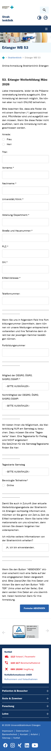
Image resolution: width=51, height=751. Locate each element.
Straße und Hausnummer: (17, 230)
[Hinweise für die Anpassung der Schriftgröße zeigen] (46, 18)
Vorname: (8, 167)
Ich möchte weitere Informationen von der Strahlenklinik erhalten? (23, 538)
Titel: (5, 152)
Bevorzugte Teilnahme (15, 480)
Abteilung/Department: (15, 215)
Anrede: (6, 134)
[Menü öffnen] (46, 28)
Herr (9, 144)
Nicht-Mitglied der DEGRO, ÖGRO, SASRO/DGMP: (20, 396)
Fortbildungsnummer (13, 345)
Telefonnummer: (11, 293)
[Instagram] (12, 745)
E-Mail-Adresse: (11, 278)
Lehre (5, 713)
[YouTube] (35, 745)
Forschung (8, 706)
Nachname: (9, 183)
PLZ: (5, 246)
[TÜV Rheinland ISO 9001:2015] (25, 632)
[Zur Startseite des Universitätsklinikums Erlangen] (7, 7)
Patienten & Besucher (15, 690)
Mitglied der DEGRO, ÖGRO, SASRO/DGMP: (17, 377)
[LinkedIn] (27, 745)
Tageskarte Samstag (13, 464)
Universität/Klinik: (13, 199)
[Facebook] (5, 745)
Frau (9, 139)
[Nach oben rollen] (46, 746)
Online (10, 485)
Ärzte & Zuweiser (12, 698)
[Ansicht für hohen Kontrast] (39, 18)
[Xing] (20, 745)
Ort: (5, 262)
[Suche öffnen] (44, 10)
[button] (47, 632)
